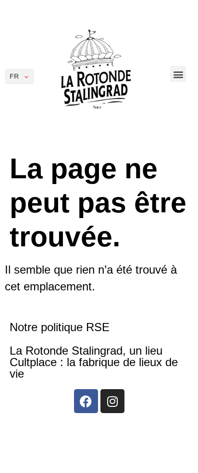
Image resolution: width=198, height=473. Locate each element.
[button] (178, 74)
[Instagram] (112, 401)
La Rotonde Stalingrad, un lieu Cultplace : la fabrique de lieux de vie (94, 362)
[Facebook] (86, 401)
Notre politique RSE (60, 327)
